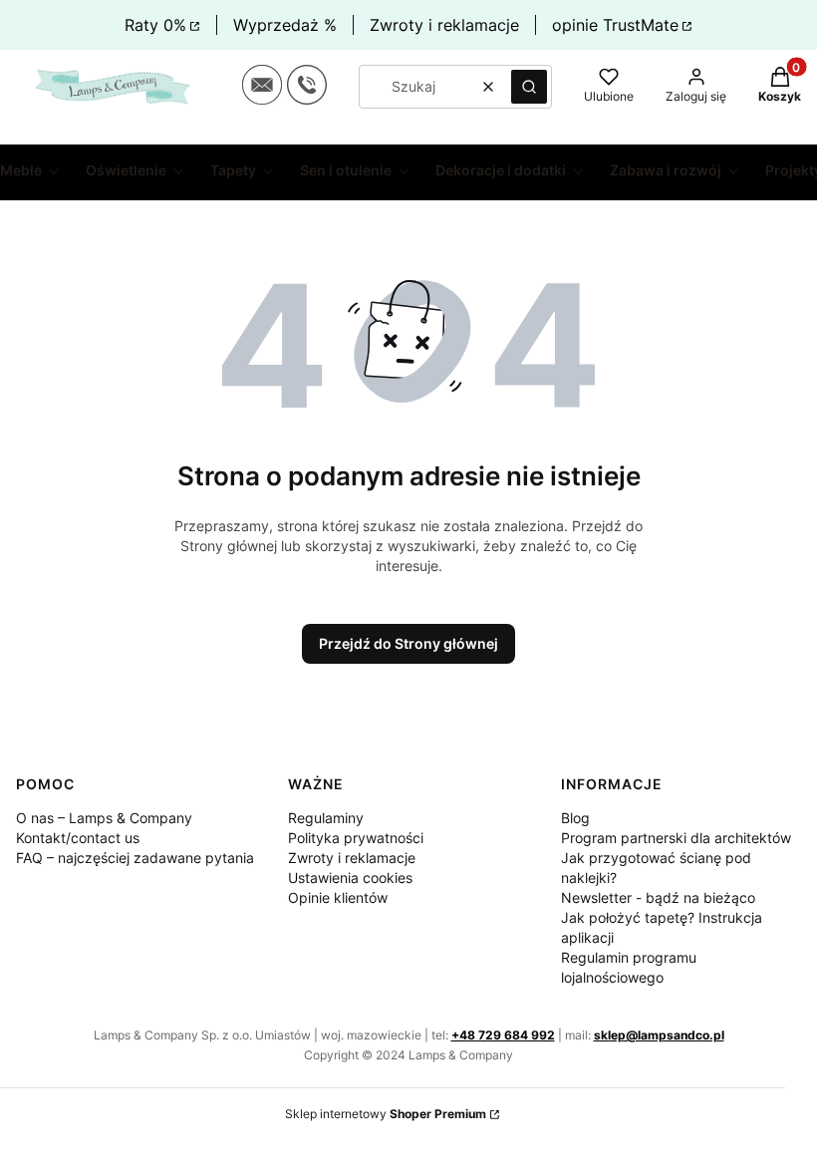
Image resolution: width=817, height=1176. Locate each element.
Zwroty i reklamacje (444, 25)
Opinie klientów (338, 897)
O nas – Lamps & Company (104, 817)
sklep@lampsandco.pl (659, 1035)
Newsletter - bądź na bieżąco (658, 897)
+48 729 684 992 (503, 1035)
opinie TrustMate (615, 25)
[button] (529, 87)
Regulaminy (326, 817)
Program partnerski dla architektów (676, 837)
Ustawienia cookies (350, 877)
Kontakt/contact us (77, 837)
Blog (575, 817)
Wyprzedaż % (285, 25)
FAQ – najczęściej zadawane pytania (135, 857)
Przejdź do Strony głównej (408, 643)
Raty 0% (155, 25)
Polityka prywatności (355, 837)
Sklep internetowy (385, 1113)
